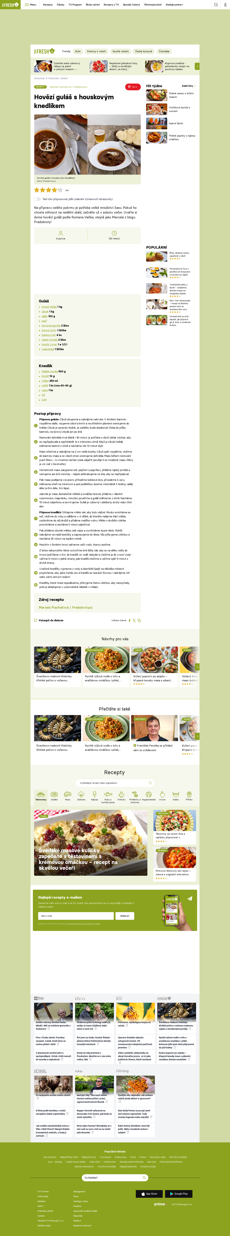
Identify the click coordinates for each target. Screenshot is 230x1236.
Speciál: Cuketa (131, 4)
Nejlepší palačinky (128, 1166)
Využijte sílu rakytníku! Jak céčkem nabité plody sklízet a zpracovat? (135, 1097)
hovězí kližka (49, 306)
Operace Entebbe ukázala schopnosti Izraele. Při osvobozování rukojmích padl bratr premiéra (135, 1042)
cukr (44, 399)
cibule (45, 311)
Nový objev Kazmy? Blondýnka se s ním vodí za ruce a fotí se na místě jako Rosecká (94, 1129)
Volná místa (43, 1196)
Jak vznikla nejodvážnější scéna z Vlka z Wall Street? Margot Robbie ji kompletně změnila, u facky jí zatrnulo (53, 1131)
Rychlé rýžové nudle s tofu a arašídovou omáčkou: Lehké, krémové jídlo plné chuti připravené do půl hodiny (102, 679)
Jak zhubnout (49, 1157)
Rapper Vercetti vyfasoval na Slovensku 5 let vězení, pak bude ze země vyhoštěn (94, 1114)
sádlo (44, 316)
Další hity (188, 85)
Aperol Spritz (176, 123)
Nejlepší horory (89, 1157)
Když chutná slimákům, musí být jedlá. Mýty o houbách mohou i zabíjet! (134, 1129)
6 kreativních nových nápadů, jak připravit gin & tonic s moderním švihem (180, 320)
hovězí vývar (49, 344)
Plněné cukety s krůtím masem (181, 95)
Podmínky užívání (45, 1211)
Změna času (121, 1157)
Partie (133, 1157)
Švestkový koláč (148, 1166)
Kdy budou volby (157, 1157)
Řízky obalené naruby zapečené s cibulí (179, 254)
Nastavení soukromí (82, 1225)
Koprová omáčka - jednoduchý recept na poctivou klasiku (177, 66)
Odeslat (124, 916)
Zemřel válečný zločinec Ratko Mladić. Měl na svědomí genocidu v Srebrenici (53, 1025)
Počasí (142, 1157)
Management (79, 1191)
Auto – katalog (55, 1162)
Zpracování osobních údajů (85, 1211)
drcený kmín (49, 330)
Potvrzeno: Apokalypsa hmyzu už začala (134, 1024)
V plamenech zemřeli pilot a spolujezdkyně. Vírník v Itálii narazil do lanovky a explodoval (53, 1056)
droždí (45, 376)
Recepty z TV (111, 4)
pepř (44, 320)
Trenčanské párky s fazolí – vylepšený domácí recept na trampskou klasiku (179, 289)
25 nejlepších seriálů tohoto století (53, 1095)
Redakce (77, 1221)
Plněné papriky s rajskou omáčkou (182, 137)
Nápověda (77, 1216)
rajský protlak (49, 339)
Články (60, 4)
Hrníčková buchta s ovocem (179, 109)
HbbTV (41, 1206)
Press (76, 1196)
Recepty (48, 4)
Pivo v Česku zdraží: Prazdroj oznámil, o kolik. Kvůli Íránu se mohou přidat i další (51, 1041)
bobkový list (49, 335)
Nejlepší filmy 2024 (69, 1157)
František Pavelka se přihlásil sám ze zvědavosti (153, 748)
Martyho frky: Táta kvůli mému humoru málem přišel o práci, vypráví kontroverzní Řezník (92, 1098)
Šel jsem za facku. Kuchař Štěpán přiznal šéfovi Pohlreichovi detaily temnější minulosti (94, 1041)
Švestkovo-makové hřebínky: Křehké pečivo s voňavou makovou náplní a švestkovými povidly (55, 679)
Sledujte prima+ (174, 4)
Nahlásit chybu (44, 1225)
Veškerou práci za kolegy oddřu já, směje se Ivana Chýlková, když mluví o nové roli (94, 1025)
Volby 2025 (94, 1162)
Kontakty (77, 1206)
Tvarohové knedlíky (106, 1166)
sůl (43, 394)
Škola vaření (93, 4)
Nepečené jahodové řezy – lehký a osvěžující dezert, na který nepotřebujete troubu (123, 68)
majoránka (48, 349)
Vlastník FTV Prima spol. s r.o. (51, 1221)
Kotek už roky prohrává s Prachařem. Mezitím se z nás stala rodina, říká (94, 1056)
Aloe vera (151, 1162)
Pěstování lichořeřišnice (171, 1162)
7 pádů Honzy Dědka (76, 1162)
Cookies (41, 1216)
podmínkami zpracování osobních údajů (83, 924)
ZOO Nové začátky (178, 1157)
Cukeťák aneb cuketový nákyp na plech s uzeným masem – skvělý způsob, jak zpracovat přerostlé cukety (67, 70)
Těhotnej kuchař (153, 4)
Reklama (41, 1201)
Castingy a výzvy (80, 1201)
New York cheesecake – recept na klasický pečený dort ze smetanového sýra (180, 305)
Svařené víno (110, 1162)
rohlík (45, 385)
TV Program (75, 4)
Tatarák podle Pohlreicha (132, 1162)
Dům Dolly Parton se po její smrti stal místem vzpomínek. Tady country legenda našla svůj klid (134, 1114)
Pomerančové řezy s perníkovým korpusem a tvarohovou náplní (180, 271)
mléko (45, 380)
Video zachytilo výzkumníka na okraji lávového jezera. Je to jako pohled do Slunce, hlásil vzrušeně (134, 1056)
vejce (45, 390)
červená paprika (51, 325)
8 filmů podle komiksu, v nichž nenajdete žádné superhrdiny (50, 1112)
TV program (105, 1157)
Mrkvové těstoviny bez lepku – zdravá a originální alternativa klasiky (173, 874)
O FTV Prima (43, 1191)
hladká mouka (50, 371)
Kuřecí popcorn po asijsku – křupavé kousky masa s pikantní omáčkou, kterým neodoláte (153, 679)
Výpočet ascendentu (84, 1166)
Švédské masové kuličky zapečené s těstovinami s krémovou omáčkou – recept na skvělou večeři (78, 859)
